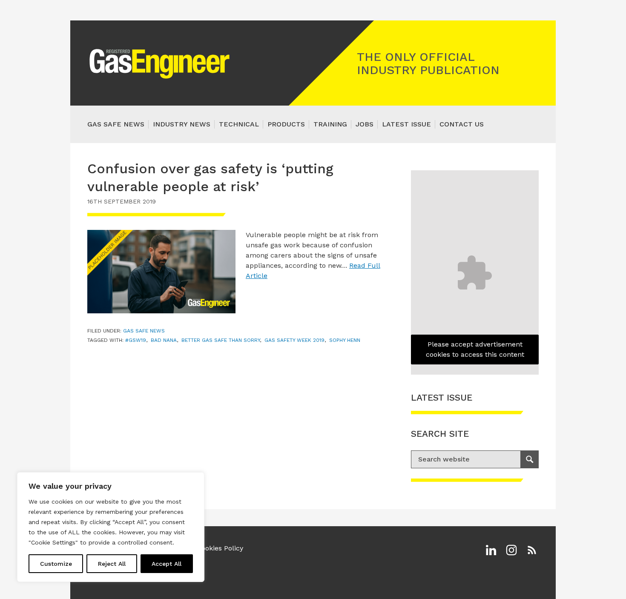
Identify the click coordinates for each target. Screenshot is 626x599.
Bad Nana (164, 340)
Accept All (166, 563)
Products (286, 124)
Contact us (461, 124)
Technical (239, 124)
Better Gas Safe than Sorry (220, 340)
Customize (56, 563)
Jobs (364, 124)
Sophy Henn (344, 340)
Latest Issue (406, 124)
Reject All (112, 563)
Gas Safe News (115, 124)
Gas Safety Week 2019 (294, 340)
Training (330, 124)
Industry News (181, 124)
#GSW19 (135, 340)
